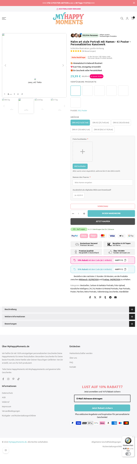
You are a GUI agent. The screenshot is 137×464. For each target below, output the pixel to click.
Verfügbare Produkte (83, 82)
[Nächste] (63, 65)
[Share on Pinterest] (100, 297)
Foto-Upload (119, 285)
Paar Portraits (124, 289)
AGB (4, 397)
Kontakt (73, 367)
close (3, 3)
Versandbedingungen (11, 411)
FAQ (71, 362)
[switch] (128, 453)
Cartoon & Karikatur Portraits (102, 285)
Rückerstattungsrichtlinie (113, 446)
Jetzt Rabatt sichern (102, 408)
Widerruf (5, 402)
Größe (75, 117)
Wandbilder (124, 292)
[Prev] (4, 106)
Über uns (73, 358)
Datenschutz (7, 393)
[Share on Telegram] (110, 297)
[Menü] (132, 437)
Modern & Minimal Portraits (107, 289)
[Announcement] (68, 3)
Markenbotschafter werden (81, 353)
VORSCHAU (103, 206)
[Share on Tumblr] (105, 297)
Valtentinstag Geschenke (107, 292)
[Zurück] (5, 65)
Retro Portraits (90, 292)
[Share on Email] (115, 297)
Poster (73, 292)
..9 (22, 94)
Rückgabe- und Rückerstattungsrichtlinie (19, 416)
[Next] (64, 106)
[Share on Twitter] (95, 297)
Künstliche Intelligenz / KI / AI (83, 289)
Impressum (6, 406)
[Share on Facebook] (90, 297)
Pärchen (80, 292)
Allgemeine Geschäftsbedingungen (106, 442)
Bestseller (84, 285)
